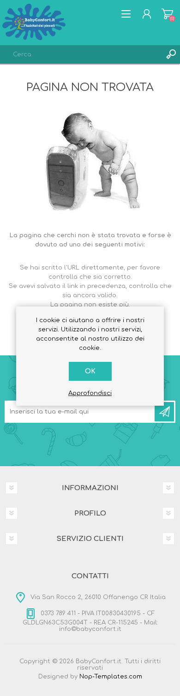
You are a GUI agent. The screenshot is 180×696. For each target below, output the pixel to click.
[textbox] (80, 54)
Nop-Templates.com (110, 676)
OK (90, 371)
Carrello (167, 14)
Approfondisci (90, 393)
